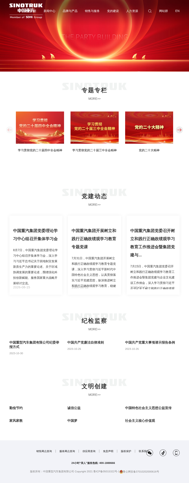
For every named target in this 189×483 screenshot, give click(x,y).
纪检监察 (94, 320)
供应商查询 (89, 451)
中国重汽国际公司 (149, 38)
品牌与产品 (70, 11)
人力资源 (132, 11)
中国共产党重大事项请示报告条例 (150, 342)
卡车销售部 (149, 68)
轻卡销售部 (149, 75)
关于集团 (30, 11)
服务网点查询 (67, 451)
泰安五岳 (150, 83)
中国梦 (72, 420)
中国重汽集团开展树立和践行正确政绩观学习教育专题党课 (94, 238)
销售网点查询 (44, 451)
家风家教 (16, 420)
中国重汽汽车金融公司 (150, 30)
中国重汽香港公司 (149, 23)
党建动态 (94, 196)
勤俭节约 (16, 408)
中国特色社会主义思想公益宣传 (148, 408)
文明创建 (94, 386)
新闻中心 (49, 11)
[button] (179, 129)
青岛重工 (150, 45)
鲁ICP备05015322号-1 (106, 471)
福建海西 (150, 60)
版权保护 (126, 451)
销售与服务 (92, 11)
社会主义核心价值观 (140, 420)
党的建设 (113, 11)
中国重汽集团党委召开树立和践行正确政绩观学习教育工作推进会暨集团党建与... (152, 242)
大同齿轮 (150, 53)
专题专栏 (94, 90)
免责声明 (108, 451)
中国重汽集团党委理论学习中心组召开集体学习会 (35, 234)
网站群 (163, 11)
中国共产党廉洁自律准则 (85, 342)
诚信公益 (74, 408)
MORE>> (94, 98)
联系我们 (144, 451)
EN (177, 11)
